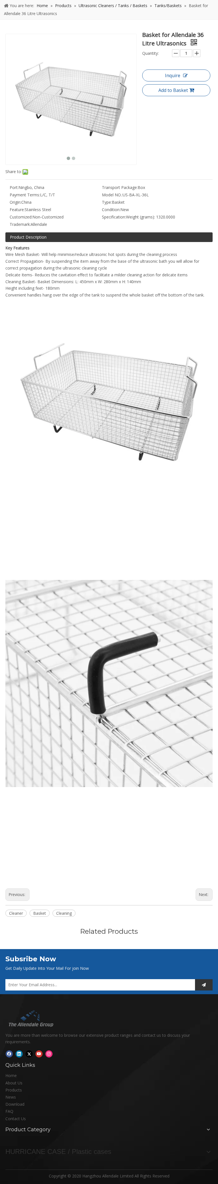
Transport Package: (120, 187)
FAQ (9, 1111)
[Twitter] (29, 1053)
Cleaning (64, 913)
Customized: (21, 217)
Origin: (15, 202)
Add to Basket (173, 90)
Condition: (111, 209)
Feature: (17, 209)
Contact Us (15, 1118)
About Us (13, 1083)
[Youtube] (39, 1053)
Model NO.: (112, 194)
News (10, 1097)
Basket (39, 913)
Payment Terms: (25, 194)
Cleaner (16, 913)
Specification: (114, 217)
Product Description (28, 237)
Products (13, 1090)
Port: (14, 187)
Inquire (172, 75)
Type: (107, 202)
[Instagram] (49, 1053)
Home (11, 1075)
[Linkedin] (19, 1053)
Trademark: (20, 224)
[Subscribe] (204, 984)
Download (14, 1104)
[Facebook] (9, 1053)
